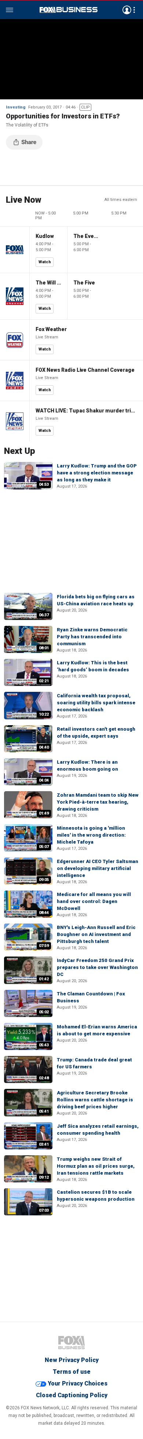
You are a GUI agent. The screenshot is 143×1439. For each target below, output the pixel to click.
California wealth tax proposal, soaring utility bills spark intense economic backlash (96, 702)
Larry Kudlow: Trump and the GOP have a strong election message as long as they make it (97, 472)
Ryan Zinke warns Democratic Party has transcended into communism (92, 636)
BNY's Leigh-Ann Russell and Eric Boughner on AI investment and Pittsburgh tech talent (96, 934)
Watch (44, 262)
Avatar (126, 9)
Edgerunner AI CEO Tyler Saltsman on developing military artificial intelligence (97, 868)
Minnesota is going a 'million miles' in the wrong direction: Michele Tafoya (91, 835)
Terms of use (72, 1371)
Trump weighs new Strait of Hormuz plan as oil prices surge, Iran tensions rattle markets (96, 1166)
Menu (9, 10)
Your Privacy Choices (77, 1383)
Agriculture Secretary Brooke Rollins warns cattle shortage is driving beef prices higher (95, 1099)
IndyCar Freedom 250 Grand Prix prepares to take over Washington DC (97, 967)
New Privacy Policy (72, 1360)
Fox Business (69, 10)
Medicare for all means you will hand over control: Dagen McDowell (94, 901)
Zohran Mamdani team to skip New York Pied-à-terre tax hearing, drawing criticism (98, 802)
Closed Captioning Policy (71, 1395)
